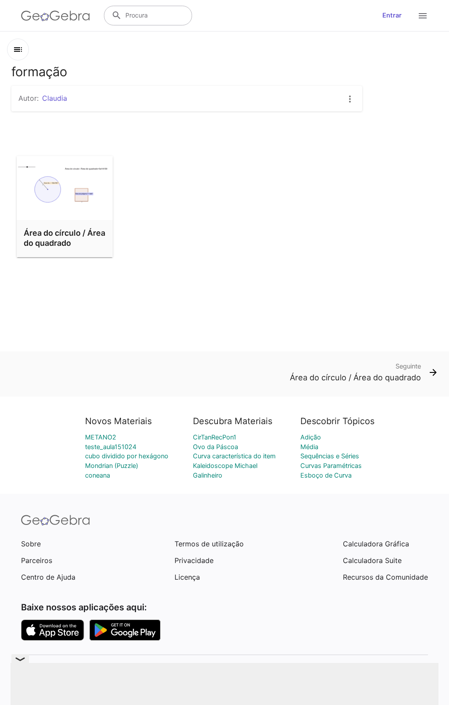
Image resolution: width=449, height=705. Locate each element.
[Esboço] (18, 49)
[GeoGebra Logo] (55, 16)
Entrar (392, 15)
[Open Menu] (422, 16)
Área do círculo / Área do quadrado (64, 238)
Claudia (54, 98)
